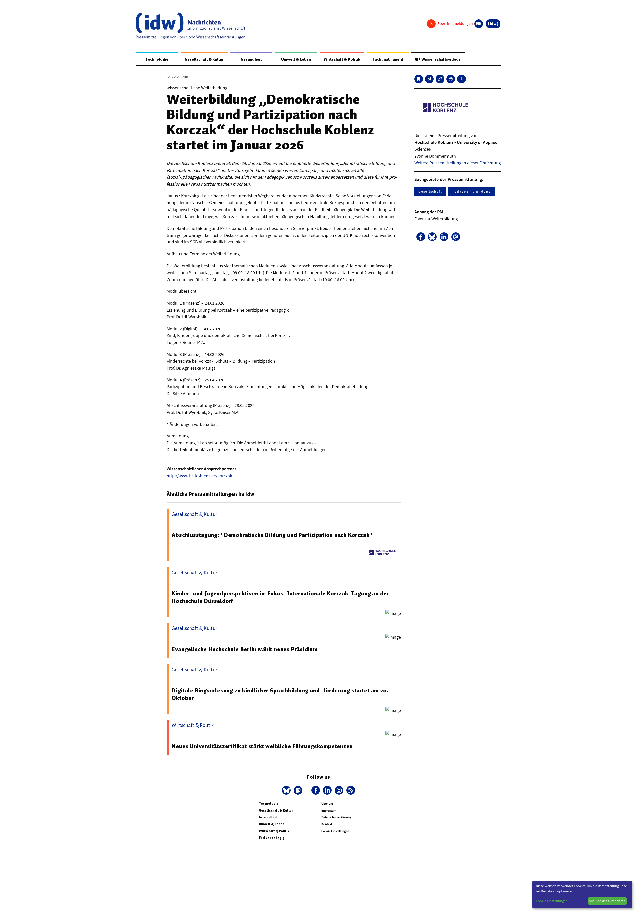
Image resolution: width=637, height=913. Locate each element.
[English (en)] (478, 23)
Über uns (327, 803)
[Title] (440, 79)
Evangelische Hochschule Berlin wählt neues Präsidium (245, 649)
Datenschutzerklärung (336, 817)
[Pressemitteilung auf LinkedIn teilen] (444, 236)
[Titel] (418, 79)
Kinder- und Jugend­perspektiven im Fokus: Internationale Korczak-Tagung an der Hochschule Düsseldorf (280, 597)
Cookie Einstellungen (335, 831)
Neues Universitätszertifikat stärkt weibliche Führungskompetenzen (262, 746)
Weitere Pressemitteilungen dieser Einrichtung (457, 163)
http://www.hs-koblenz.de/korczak (199, 476)
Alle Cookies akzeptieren (607, 901)
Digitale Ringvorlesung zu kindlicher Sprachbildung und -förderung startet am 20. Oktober (280, 694)
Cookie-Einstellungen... (553, 901)
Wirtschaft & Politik (342, 59)
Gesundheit (251, 59)
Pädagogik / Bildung (471, 191)
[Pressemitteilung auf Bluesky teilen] (432, 236)
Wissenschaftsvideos (440, 59)
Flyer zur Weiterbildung (436, 219)
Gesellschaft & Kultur (204, 59)
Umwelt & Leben (296, 59)
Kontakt (326, 824)
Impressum (328, 810)
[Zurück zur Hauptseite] (493, 23)
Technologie (157, 59)
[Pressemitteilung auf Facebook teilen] (420, 236)
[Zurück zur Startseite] (190, 25)
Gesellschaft (430, 191)
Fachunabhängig (388, 59)
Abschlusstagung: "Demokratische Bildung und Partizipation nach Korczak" (272, 535)
